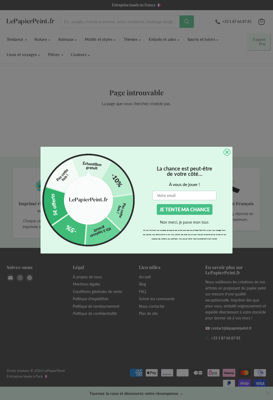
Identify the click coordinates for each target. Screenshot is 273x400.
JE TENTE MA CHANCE (184, 209)
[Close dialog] (227, 152)
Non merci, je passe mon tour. (184, 222)
